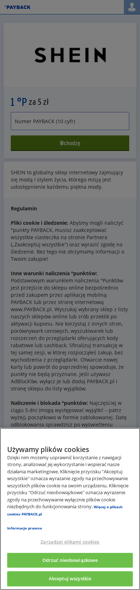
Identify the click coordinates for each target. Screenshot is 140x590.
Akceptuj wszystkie (70, 578)
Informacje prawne (24, 528)
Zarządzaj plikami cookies (70, 541)
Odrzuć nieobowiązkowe (70, 560)
